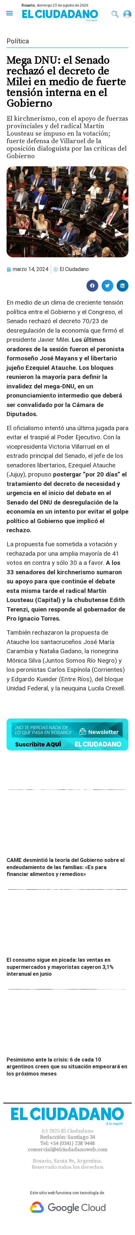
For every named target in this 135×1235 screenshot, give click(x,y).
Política (18, 41)
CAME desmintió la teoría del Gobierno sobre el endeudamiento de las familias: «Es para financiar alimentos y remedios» (66, 867)
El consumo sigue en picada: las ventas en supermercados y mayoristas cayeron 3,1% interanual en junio (60, 967)
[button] (9, 13)
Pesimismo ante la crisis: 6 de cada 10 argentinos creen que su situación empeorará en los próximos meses (67, 1067)
